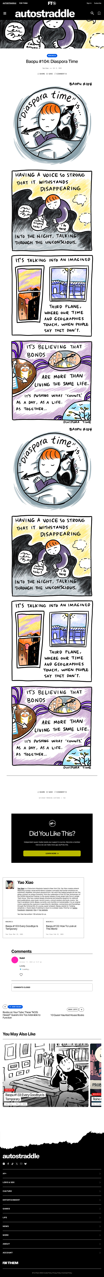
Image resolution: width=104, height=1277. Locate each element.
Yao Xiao (45, 68)
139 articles (37, 914)
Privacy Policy (57, 1273)
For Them (23, 3)
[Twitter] (17, 1164)
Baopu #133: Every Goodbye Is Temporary (22, 927)
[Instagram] (4, 1164)
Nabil (22, 958)
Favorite (49, 74)
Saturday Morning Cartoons (49, 798)
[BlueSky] (25, 1164)
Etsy (35, 910)
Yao (64, 798)
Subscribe (97, 3)
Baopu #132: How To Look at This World (61, 927)
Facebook (21, 910)
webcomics (52, 56)
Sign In (89, 3)
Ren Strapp (97, 1104)
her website (43, 910)
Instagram (29, 910)
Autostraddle (9, 3)
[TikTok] (12, 1164)
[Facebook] (8, 1164)
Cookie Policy (48, 1273)
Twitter (74, 908)
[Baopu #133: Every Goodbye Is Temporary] (45, 1075)
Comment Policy (67, 1273)
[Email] (21, 1164)
